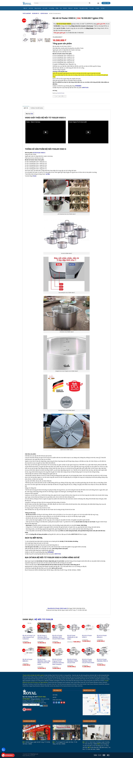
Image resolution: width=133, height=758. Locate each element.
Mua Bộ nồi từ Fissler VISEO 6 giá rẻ (58, 608)
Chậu (57, 8)
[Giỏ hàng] (98, 3)
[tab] (26, 108)
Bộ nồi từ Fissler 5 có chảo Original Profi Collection (29, 637)
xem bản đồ (37, 701)
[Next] (47, 26)
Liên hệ (54, 697)
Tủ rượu (91, 8)
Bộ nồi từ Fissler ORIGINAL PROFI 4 (102, 660)
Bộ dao (76, 8)
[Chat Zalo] (3, 749)
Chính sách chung (57, 699)
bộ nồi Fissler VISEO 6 (39, 152)
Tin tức (102, 8)
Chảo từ (70, 8)
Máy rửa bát (38, 8)
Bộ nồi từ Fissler (60, 93)
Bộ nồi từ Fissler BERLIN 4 (27, 660)
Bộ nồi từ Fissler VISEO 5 (87, 636)
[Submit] (89, 3)
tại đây (48, 174)
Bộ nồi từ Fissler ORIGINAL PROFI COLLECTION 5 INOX (58, 637)
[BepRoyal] (27, 3)
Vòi (61, 8)
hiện (32, 113)
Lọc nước (45, 8)
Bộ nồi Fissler (44, 13)
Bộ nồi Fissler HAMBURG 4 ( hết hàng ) (72, 637)
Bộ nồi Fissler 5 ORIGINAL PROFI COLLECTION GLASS (43, 637)
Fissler (34, 176)
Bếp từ (25, 8)
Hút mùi (31, 8)
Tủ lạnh (97, 8)
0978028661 (26, 699)
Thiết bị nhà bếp (27, 13)
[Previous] (25, 26)
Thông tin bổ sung (36, 108)
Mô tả (26, 108)
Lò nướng (51, 8)
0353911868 (42, 697)
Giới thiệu (55, 695)
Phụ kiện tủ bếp (84, 8)
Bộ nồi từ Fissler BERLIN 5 (102, 636)
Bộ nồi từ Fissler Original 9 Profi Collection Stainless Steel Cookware (58, 661)
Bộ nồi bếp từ (35, 13)
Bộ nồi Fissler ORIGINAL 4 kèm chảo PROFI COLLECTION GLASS (43, 661)
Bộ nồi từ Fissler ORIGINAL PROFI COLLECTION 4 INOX (88, 660)
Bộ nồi (65, 8)
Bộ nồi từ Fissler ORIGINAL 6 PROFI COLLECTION (72, 660)
